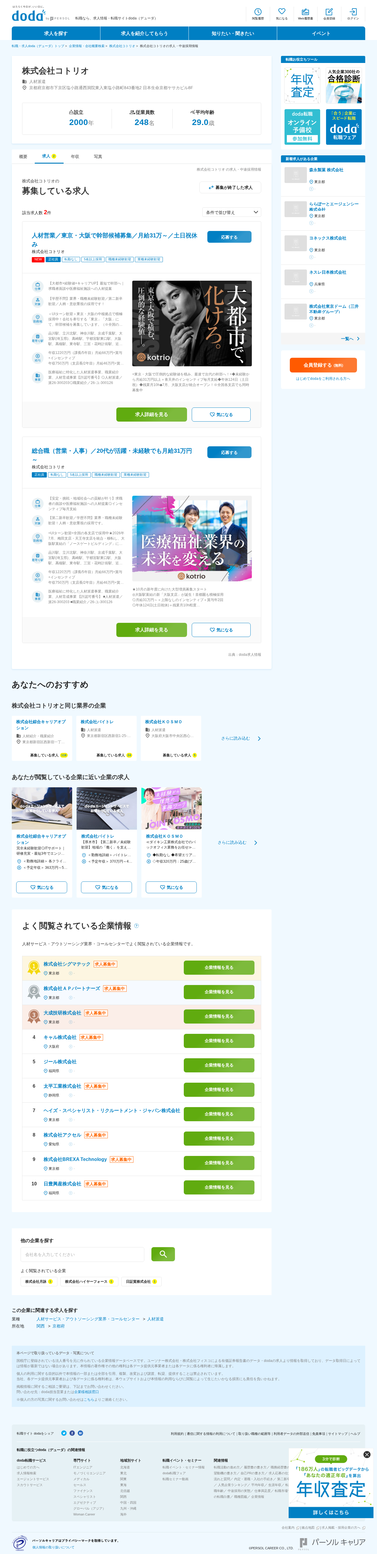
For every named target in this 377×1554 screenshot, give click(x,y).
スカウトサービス (30, 1485)
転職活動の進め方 (227, 1467)
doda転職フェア (174, 1473)
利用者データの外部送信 (291, 1433)
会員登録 (329, 18)
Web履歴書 (305, 18)
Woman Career (84, 1514)
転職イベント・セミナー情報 (184, 1467)
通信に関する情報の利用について (211, 1433)
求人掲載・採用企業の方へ (341, 1527)
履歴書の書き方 (255, 1467)
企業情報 (257, 1496)
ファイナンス (83, 1491)
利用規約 (177, 1433)
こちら (89, 1399)
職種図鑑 (240, 1496)
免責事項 (318, 1433)
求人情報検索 (26, 1473)
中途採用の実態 (239, 1491)
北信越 (125, 1491)
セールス (79, 1485)
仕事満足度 (262, 1491)
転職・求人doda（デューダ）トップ (38, 46)
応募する (229, 237)
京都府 (58, 1326)
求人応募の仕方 (280, 1473)
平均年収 (257, 1485)
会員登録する (323, 364)
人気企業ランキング (232, 1485)
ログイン (353, 18)
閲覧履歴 (258, 18)
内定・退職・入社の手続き (253, 1479)
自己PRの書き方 (252, 1473)
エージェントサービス (33, 1479)
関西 (41, 1326)
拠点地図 (308, 1527)
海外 (123, 1514)
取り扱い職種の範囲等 (254, 1433)
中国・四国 (128, 1502)
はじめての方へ (28, 1467)
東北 (123, 1473)
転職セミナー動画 (175, 1479)
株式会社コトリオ (122, 46)
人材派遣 (155, 1319)
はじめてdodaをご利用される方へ (323, 379)
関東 (123, 1479)
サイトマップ (338, 1433)
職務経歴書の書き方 (285, 1467)
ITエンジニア (82, 1467)
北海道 (125, 1467)
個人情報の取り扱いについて (53, 1547)
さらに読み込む (235, 738)
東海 (123, 1485)
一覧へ (347, 338)
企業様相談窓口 (86, 1392)
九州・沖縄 (128, 1508)
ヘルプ (355, 1433)
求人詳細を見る (151, 414)
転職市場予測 (284, 1491)
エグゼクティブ (84, 1502)
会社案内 (288, 1527)
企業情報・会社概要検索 (87, 46)
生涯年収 (274, 1485)
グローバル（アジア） (89, 1508)
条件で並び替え (220, 212)
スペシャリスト (84, 1496)
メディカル (81, 1479)
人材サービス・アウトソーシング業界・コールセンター (89, 1319)
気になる (282, 18)
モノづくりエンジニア (89, 1473)
